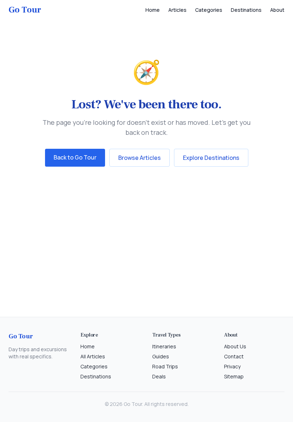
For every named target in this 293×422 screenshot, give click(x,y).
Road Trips (165, 366)
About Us (235, 346)
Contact (234, 356)
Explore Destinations (211, 158)
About (277, 9)
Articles (177, 9)
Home (152, 9)
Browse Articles (139, 158)
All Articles (92, 356)
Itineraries (164, 346)
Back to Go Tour (75, 157)
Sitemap (234, 376)
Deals (159, 376)
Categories (208, 9)
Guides (160, 356)
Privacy (232, 366)
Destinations (246, 9)
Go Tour (25, 9)
